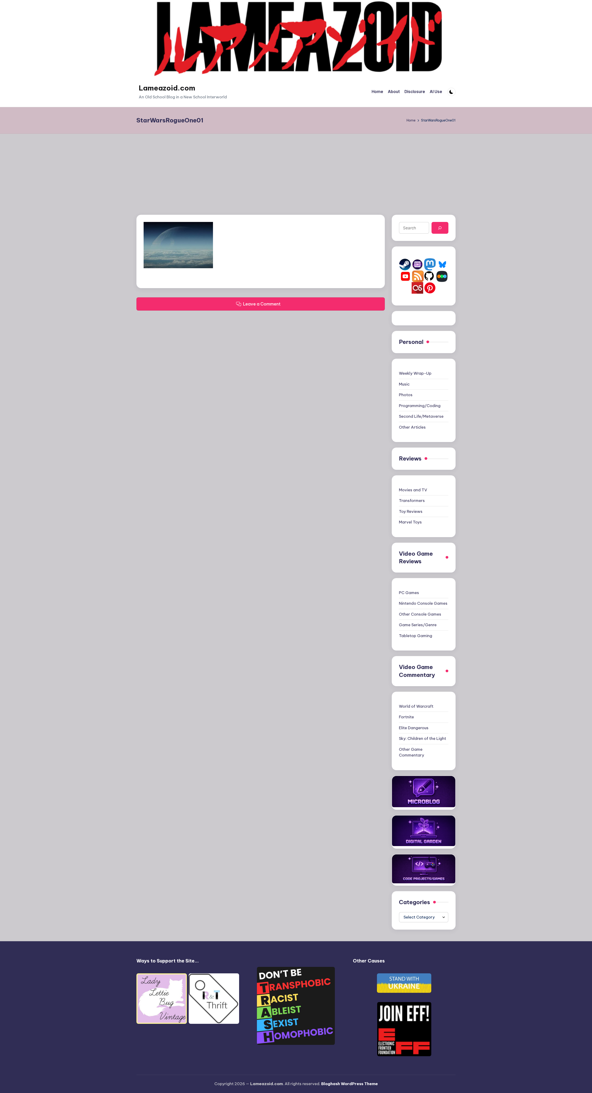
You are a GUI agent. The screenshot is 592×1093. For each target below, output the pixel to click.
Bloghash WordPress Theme (349, 1083)
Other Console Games (420, 614)
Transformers (412, 500)
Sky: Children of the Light (422, 738)
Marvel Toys (410, 522)
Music (404, 384)
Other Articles (412, 427)
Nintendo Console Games (423, 603)
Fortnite (406, 716)
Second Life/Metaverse (421, 416)
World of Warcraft (416, 706)
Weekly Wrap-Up (415, 373)
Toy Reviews (410, 511)
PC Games (409, 592)
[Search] (440, 228)
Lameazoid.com (167, 88)
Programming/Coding (420, 405)
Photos (406, 394)
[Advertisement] (296, 168)
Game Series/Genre (418, 624)
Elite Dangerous (414, 727)
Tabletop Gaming (415, 635)
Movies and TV (413, 489)
